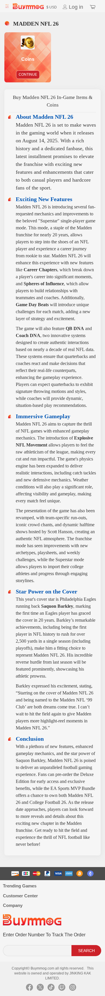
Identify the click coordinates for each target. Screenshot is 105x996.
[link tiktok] (51, 989)
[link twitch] (61, 989)
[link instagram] (72, 989)
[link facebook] (29, 989)
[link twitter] (40, 989)
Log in (75, 7)
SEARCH (86, 950)
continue (28, 74)
